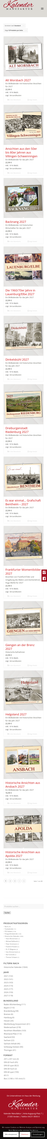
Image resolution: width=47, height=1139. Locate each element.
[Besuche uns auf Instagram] (44, 573)
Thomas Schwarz (11, 957)
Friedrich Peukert (11, 947)
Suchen (7, 913)
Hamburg (8, 1017)
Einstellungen (38, 1134)
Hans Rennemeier (12, 939)
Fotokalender (9, 929)
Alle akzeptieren (11, 1134)
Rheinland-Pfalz (10, 1034)
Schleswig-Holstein (11, 1047)
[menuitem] (42, 9)
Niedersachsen (10, 1027)
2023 (6, 982)
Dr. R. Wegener (11, 949)
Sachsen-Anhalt (10, 1043)
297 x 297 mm (10, 1059)
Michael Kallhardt (12, 941)
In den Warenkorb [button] (15, 100)
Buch (6, 926)
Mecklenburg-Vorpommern (15, 1024)
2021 (6, 976)
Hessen (7, 1020)
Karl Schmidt (10, 955)
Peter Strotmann (11, 944)
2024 (6, 986)
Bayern (7, 1007)
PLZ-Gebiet (8, 931)
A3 (5, 1075)
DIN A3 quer (9, 1065)
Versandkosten (15, 95)
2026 (6, 992)
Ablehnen (24, 1134)
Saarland (7, 1037)
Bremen (7, 1014)
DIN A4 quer (9, 1072)
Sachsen (7, 1040)
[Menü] (42, 9)
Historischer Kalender (12, 936)
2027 (6, 995)
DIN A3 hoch (9, 1062)
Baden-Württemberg (12, 1004)
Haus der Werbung (32, 1095)
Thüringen (8, 1050)
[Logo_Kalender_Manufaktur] (19, 5)
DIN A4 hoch (9, 1069)
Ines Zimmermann (12, 952)
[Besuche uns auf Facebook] (44, 579)
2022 (6, 979)
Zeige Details (33, 100)
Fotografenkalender (11, 934)
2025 (6, 989)
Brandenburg (9, 1011)
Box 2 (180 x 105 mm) (13, 1078)
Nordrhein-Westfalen (12, 1030)
